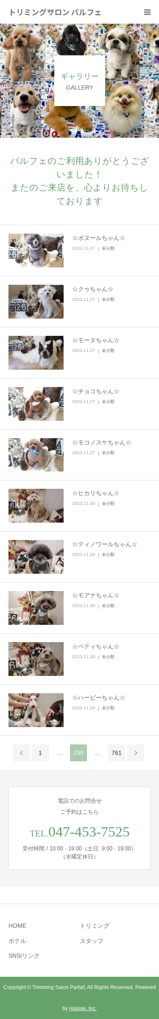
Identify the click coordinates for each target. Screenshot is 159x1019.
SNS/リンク (24, 955)
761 (117, 752)
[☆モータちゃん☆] (36, 353)
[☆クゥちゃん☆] (36, 302)
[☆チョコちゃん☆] (36, 404)
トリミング (94, 925)
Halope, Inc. (83, 1008)
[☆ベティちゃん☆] (36, 659)
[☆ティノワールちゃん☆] (36, 557)
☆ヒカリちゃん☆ (96, 493)
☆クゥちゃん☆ (93, 289)
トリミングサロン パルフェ (55, 12)
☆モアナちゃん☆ (96, 595)
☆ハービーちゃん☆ (99, 697)
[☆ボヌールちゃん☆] (36, 250)
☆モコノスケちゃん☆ (101, 442)
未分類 (108, 248)
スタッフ (91, 940)
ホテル (17, 940)
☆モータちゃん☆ (96, 340)
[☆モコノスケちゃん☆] (36, 455)
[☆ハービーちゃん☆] (36, 710)
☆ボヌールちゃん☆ (99, 237)
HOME (17, 925)
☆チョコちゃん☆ (96, 391)
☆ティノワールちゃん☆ (104, 544)
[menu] (147, 12)
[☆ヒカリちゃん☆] (36, 506)
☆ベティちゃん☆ (96, 646)
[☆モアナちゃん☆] (36, 608)
